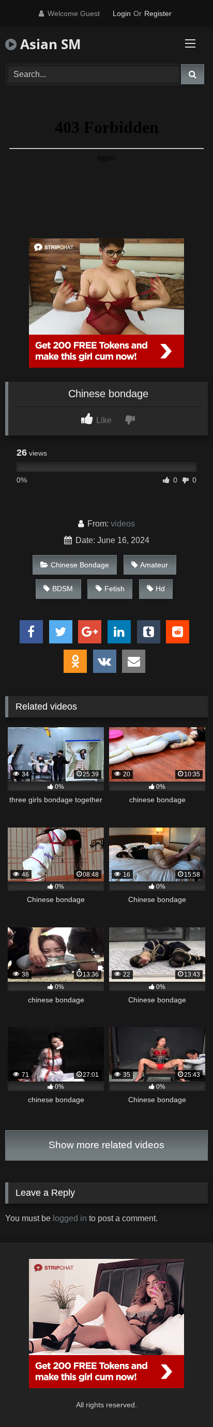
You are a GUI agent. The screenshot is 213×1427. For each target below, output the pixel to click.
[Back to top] (181, 1396)
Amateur (154, 565)
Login (122, 13)
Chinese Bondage (80, 565)
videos (123, 523)
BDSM (62, 588)
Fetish (114, 588)
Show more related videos (106, 1144)
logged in (70, 1218)
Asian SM (49, 44)
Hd (160, 588)
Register (158, 13)
